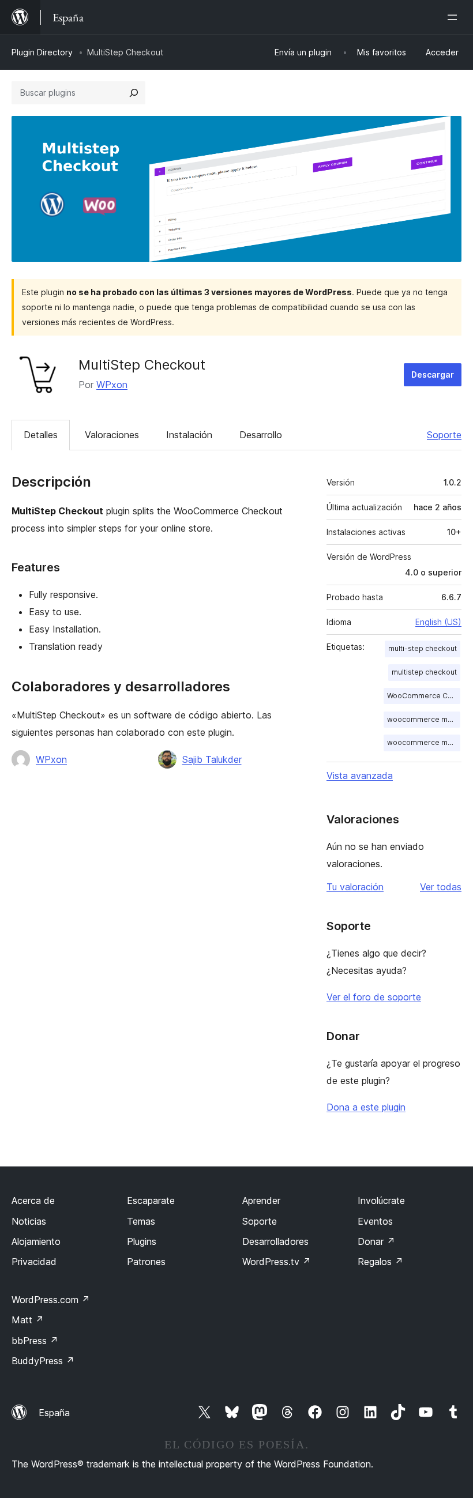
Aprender (261, 1200)
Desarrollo (260, 435)
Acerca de (33, 1200)
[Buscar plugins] (133, 92)
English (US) (438, 622)
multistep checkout (424, 672)
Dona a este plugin (366, 1107)
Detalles (41, 435)
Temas (141, 1221)
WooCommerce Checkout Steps (423, 695)
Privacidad (34, 1261)
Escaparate (151, 1200)
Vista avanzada (359, 775)
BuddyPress (43, 1361)
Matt (28, 1320)
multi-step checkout (422, 648)
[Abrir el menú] (454, 17)
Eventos (375, 1221)
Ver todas (440, 887)
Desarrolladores (275, 1241)
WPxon (111, 384)
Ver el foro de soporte (373, 997)
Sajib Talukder (212, 759)
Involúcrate (381, 1200)
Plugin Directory (42, 52)
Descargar (432, 374)
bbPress (35, 1340)
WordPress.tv (276, 1261)
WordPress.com (51, 1299)
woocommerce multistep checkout (423, 742)
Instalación (189, 435)
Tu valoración (355, 887)
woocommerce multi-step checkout (423, 719)
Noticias (29, 1221)
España (54, 1412)
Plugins (141, 1241)
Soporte (444, 435)
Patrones (146, 1261)
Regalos (380, 1261)
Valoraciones (112, 435)
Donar (376, 1241)
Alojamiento (36, 1241)
